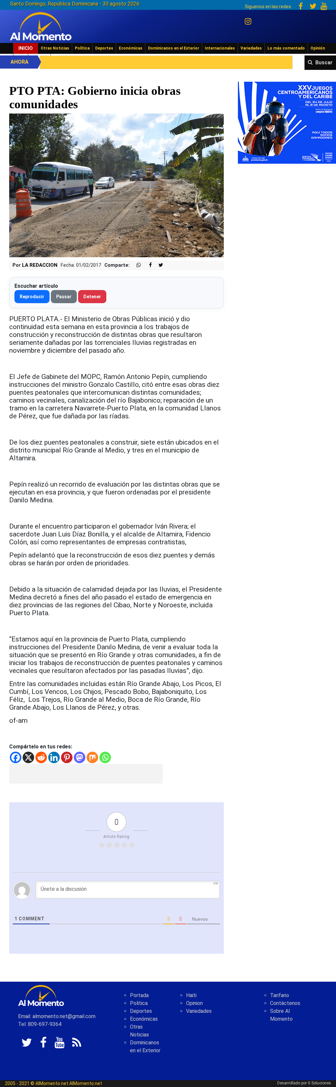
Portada (139, 995)
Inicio (25, 48)
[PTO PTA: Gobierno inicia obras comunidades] (116, 185)
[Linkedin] (54, 757)
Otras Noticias (55, 48)
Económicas (130, 48)
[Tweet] (158, 265)
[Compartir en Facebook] (147, 265)
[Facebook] (15, 757)
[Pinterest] (67, 757)
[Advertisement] (86, 774)
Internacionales (220, 48)
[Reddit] (41, 757)
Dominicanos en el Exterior (173, 48)
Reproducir (32, 296)
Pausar (64, 296)
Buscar (324, 62)
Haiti (191, 995)
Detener (92, 296)
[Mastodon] (79, 757)
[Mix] (92, 757)
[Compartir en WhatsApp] (136, 265)
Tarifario (279, 995)
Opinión (317, 48)
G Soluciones (319, 1083)
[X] (28, 757)
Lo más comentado (286, 48)
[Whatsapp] (105, 757)
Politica (139, 1003)
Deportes (104, 48)
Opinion (194, 1003)
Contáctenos (285, 1003)
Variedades (251, 48)
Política (82, 48)
